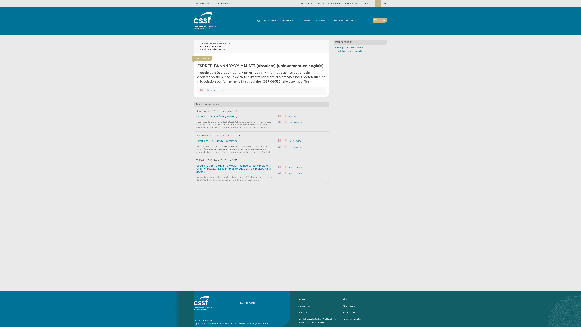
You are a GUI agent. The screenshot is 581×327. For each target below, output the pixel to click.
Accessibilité (307, 3)
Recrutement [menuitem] (334, 3)
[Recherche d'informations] (365, 20)
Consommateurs (224, 3)
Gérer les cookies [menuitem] (352, 319)
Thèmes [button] (287, 20)
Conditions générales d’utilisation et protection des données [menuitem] (317, 321)
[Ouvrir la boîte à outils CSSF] (369, 20)
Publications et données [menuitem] (345, 20)
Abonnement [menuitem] (350, 306)
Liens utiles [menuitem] (304, 306)
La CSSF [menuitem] (320, 3)
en (384, 3)
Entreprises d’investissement (351, 47)
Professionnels (203, 3)
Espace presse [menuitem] (350, 312)
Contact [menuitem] (366, 3)
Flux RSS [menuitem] (302, 312)
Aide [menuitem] (345, 299)
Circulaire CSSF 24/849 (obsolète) (216, 116)
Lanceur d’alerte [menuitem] (351, 3)
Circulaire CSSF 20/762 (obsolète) (216, 141)
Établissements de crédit (349, 51)
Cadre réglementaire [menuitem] (312, 20)
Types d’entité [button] (265, 20)
